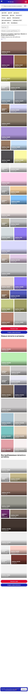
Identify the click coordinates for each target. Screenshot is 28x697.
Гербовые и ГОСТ (17, 20)
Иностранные (15, 18)
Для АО (3, 23)
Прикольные (5, 15)
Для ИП (10, 13)
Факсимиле (19, 15)
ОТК (8, 23)
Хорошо (24, 689)
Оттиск (3, 18)
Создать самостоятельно (14, 332)
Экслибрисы (14, 23)
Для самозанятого (6, 20)
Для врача (16, 13)
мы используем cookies (10, 689)
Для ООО (4, 13)
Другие (9, 18)
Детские (12, 15)
